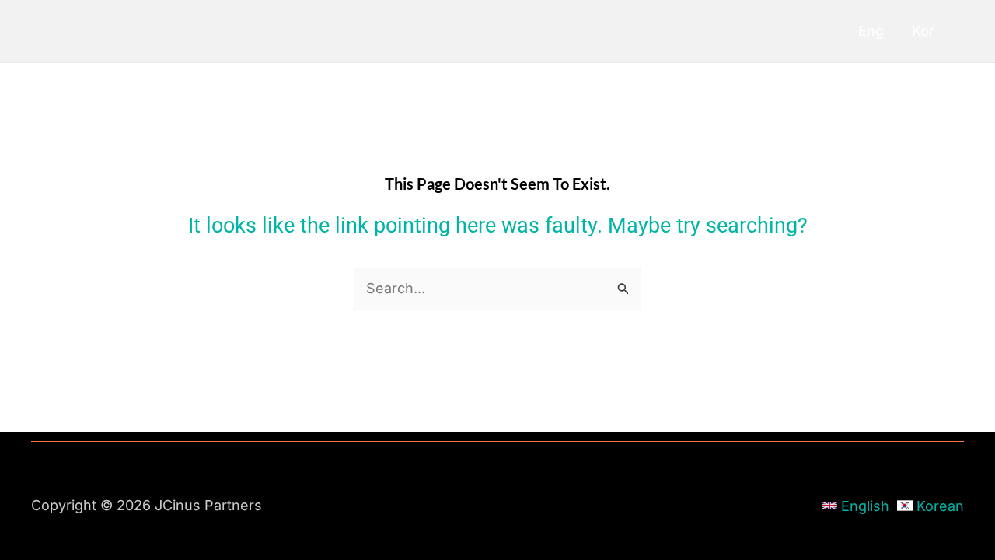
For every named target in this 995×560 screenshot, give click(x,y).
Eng (871, 31)
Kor (923, 31)
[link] (855, 506)
